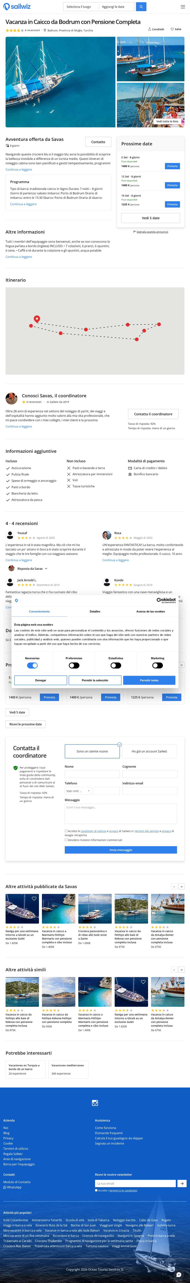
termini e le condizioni (123, 1190)
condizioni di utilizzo (93, 831)
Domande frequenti (109, 1133)
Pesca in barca (146, 1241)
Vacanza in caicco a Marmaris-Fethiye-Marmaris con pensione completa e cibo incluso (57, 936)
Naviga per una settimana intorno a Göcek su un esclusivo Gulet (22, 934)
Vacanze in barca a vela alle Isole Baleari (72, 1230)
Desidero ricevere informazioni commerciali (95, 840)
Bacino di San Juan (83, 1225)
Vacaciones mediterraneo (68, 1065)
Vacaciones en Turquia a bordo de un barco (24, 1067)
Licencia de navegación (98, 1235)
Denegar (40, 680)
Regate (166, 1220)
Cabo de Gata (148, 1220)
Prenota (172, 166)
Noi (5, 1128)
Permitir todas (149, 680)
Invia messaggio (121, 850)
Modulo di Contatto (17, 1182)
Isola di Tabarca (98, 1220)
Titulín (137, 1230)
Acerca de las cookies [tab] (150, 611)
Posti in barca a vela (161, 1235)
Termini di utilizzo (15, 1148)
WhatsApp (14, 1187)
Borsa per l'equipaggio (19, 1164)
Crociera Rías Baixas (17, 1246)
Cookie (8, 1143)
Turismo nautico (97, 1246)
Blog (6, 1133)
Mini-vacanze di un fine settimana (26, 1235)
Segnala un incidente (109, 1143)
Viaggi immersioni (124, 1246)
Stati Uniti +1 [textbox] (74, 791)
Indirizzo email (132, 783)
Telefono (71, 783)
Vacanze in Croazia (116, 1230)
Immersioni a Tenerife (47, 1220)
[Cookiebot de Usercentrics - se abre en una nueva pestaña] (159, 600)
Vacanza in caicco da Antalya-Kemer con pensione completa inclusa (162, 936)
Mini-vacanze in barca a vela (22, 1230)
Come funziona (105, 1128)
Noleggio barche (124, 1220)
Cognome (129, 766)
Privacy (8, 1138)
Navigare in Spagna (131, 1235)
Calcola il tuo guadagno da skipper (119, 1138)
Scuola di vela (75, 1220)
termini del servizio (147, 831)
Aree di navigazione (17, 1159)
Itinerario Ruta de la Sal (51, 1225)
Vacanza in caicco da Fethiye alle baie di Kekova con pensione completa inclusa (128, 936)
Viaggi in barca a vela (17, 1225)
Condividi (157, 29)
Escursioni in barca (66, 1235)
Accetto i (117, 1190)
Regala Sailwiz (13, 1154)
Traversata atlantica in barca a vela (58, 1246)
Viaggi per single (111, 1225)
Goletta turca (166, 1225)
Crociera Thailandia (48, 1241)
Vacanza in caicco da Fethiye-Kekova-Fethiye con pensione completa (57, 1018)
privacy (113, 831)
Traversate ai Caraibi (17, 1241)
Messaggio (72, 800)
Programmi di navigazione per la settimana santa (99, 1241)
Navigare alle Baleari (139, 1225)
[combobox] (78, 791)
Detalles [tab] (95, 611)
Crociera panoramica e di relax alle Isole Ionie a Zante (92, 934)
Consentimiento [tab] (39, 611)
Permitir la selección (95, 680)
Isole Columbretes (15, 1220)
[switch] (74, 665)
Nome (69, 766)
